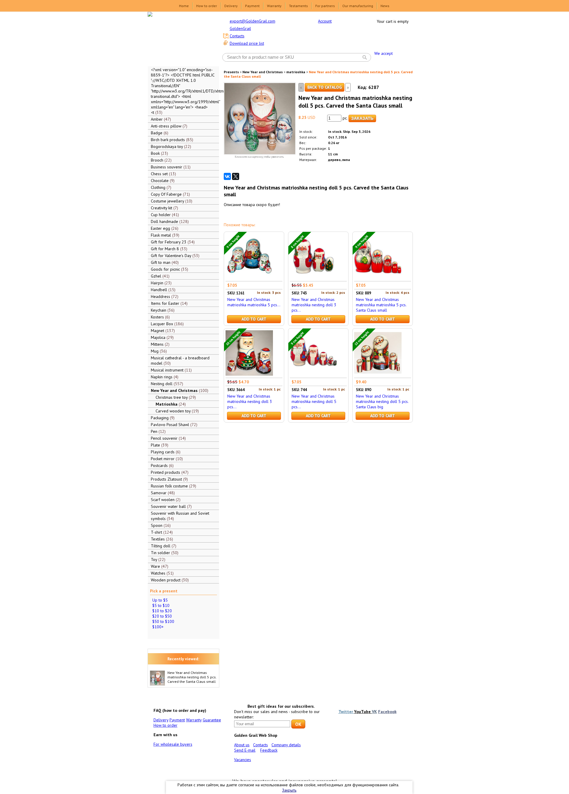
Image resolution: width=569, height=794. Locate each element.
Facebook (387, 711)
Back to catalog (324, 87)
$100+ (158, 626)
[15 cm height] (378, 375)
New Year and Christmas (262, 72)
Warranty (274, 6)
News (385, 6)
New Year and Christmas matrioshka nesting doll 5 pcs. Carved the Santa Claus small (191, 677)
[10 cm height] (249, 375)
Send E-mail (244, 750)
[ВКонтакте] (227, 176)
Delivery (231, 6)
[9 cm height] (249, 278)
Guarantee (212, 720)
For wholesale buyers (173, 744)
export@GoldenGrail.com (252, 21)
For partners (325, 6)
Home (184, 6)
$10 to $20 (162, 610)
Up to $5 (160, 600)
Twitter (346, 711)
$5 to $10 (161, 605)
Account (325, 21)
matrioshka (295, 72)
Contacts (237, 36)
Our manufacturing (357, 6)
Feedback (268, 750)
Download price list (247, 43)
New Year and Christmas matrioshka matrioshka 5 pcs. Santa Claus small (381, 305)
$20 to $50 (162, 616)
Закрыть (289, 790)
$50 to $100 (163, 621)
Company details (286, 744)
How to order (206, 6)
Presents (231, 72)
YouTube (363, 711)
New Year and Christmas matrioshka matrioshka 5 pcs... (253, 302)
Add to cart (254, 319)
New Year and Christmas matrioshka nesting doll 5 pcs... (314, 401)
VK (374, 711)
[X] (235, 176)
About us (242, 744)
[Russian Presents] (179, 38)
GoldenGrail (240, 28)
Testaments (298, 6)
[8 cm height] (313, 278)
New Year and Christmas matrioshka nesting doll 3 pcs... (314, 305)
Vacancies (242, 759)
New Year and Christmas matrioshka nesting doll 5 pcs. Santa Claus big (382, 401)
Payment (252, 6)
